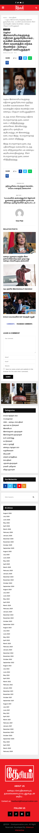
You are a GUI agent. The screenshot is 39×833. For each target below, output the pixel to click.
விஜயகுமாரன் (9, 470)
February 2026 (8, 532)
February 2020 (8, 751)
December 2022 (8, 653)
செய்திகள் (6, 29)
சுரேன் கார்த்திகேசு (10, 457)
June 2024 (6, 596)
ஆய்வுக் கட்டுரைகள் (11, 425)
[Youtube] (22, 814)
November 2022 (8, 656)
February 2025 (8, 570)
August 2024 (7, 590)
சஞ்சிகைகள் (8, 451)
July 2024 (6, 593)
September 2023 (8, 624)
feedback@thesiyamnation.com (24, 801)
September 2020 (8, 739)
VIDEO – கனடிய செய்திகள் (13, 422)
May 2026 (6, 523)
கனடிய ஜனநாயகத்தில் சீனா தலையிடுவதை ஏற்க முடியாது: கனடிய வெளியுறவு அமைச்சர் (16, 259)
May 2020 (6, 742)
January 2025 (7, 574)
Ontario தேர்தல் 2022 (10, 416)
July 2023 (6, 631)
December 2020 (8, 729)
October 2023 (7, 621)
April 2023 (6, 640)
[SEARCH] (33, 497)
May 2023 (6, 637)
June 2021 (6, 710)
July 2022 (6, 669)
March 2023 (7, 643)
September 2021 (8, 701)
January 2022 (7, 688)
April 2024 (6, 602)
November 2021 (8, 694)
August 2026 (7, 513)
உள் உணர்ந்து (8, 438)
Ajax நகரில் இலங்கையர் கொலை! (17, 289)
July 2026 (6, 516)
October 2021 (7, 697)
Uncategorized (8, 419)
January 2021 (7, 726)
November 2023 (8, 618)
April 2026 (6, 526)
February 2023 (8, 647)
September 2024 (8, 586)
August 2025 (7, 551)
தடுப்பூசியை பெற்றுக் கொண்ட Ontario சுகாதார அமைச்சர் (20, 187)
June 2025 (6, 558)
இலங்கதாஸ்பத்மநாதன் (12, 435)
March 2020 (7, 748)
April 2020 (6, 745)
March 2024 (7, 605)
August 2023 (7, 628)
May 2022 (6, 675)
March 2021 (7, 720)
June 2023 (6, 634)
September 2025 (8, 548)
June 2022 (6, 672)
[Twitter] (16, 814)
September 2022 (8, 662)
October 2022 (7, 659)
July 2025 (6, 555)
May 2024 (6, 599)
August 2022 (7, 666)
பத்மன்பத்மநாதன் (10, 463)
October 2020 (7, 735)
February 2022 (8, 685)
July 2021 (6, 707)
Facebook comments (24, 324)
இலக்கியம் (7, 428)
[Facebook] (10, 814)
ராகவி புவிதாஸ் (9, 466)
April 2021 (6, 716)
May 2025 (6, 561)
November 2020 (8, 732)
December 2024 (8, 577)
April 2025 (6, 564)
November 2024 (8, 580)
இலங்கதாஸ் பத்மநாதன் (12, 432)
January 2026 (7, 536)
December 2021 (8, 691)
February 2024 (8, 609)
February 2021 (7, 723)
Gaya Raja (19, 221)
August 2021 (7, 704)
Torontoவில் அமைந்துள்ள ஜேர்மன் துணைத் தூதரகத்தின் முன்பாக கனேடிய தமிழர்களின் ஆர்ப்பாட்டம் (19, 200)
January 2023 (7, 650)
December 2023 (8, 615)
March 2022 (7, 682)
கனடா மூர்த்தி (8, 444)
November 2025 (8, 542)
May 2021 (6, 713)
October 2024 (7, 583)
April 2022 (6, 678)
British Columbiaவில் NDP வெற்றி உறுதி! (19, 317)
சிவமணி (6, 454)
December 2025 (8, 539)
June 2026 (6, 520)
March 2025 (7, 567)
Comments (11, 324)
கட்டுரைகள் (7, 441)
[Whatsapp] (27, 814)
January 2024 (7, 612)
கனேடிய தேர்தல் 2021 (11, 447)
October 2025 (7, 545)
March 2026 (7, 529)
